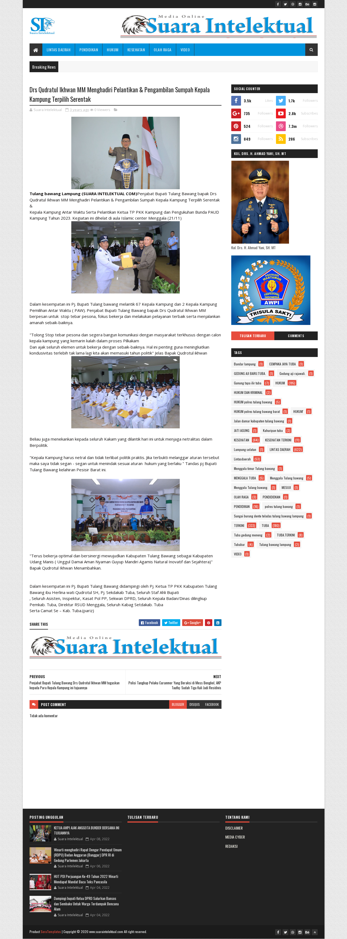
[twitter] (285, 4)
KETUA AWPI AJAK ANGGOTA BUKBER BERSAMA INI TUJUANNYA (86, 830)
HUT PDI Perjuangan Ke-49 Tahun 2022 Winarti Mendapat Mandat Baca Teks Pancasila (86, 879)
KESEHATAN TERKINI (278, 440)
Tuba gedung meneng (248, 535)
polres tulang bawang (279, 506)
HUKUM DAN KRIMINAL (248, 392)
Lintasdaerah (242, 459)
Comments (296, 336)
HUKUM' (298, 411)
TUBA (265, 525)
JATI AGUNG (241, 430)
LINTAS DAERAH (59, 49)
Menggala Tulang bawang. (251, 487)
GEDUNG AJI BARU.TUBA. (250, 373)
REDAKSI (231, 846)
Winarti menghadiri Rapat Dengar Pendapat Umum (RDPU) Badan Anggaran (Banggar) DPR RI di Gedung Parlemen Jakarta (88, 855)
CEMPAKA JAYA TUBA (282, 364)
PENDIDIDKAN (271, 497)
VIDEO (185, 49)
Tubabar (239, 544)
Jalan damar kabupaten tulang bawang (259, 421)
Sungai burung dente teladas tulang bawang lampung (269, 516)
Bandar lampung (245, 364)
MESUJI (286, 487)
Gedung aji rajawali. (292, 373)
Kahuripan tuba (273, 430)
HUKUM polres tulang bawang (253, 402)
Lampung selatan (245, 449)
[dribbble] (293, 4)
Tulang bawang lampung (275, 544)
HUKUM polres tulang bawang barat (257, 411)
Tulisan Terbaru (253, 336)
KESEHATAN (136, 49)
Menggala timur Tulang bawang (254, 468)
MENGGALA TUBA (245, 478)
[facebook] (278, 4)
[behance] (307, 4)
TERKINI (239, 525)
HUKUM (112, 49)
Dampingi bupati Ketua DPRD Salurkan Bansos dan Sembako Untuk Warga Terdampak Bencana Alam (86, 904)
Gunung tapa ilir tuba (247, 383)
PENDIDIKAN (88, 49)
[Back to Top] (315, 932)
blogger (178, 704)
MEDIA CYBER (235, 837)
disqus (194, 704)
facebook (212, 704)
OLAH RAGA (163, 49)
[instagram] (300, 4)
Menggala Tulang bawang (286, 478)
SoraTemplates (51, 931)
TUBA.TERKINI (286, 535)
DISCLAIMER (234, 828)
